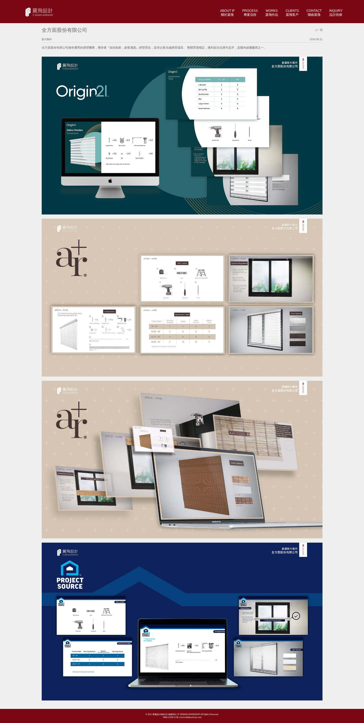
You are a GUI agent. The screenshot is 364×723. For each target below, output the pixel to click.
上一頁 (319, 29)
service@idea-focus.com (191, 717)
